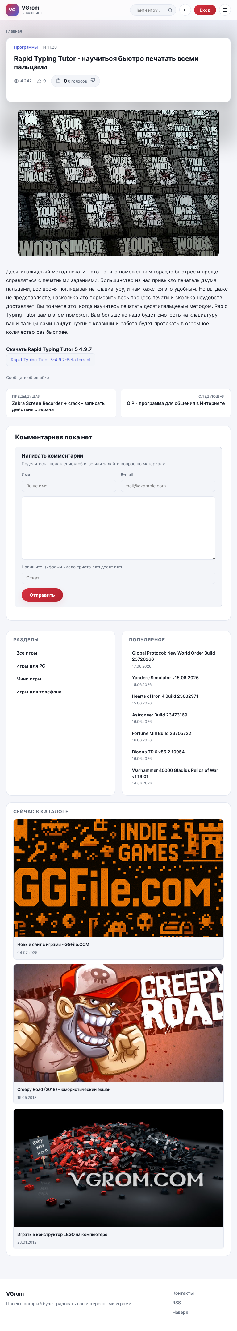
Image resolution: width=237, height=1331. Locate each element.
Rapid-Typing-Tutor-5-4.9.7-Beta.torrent (51, 359)
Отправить (42, 595)
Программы (26, 47)
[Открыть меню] (225, 10)
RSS (177, 1302)
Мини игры (28, 679)
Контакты (183, 1293)
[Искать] (170, 9)
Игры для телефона (38, 692)
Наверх (180, 1312)
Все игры (26, 653)
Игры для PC (30, 666)
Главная (14, 31)
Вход (205, 10)
